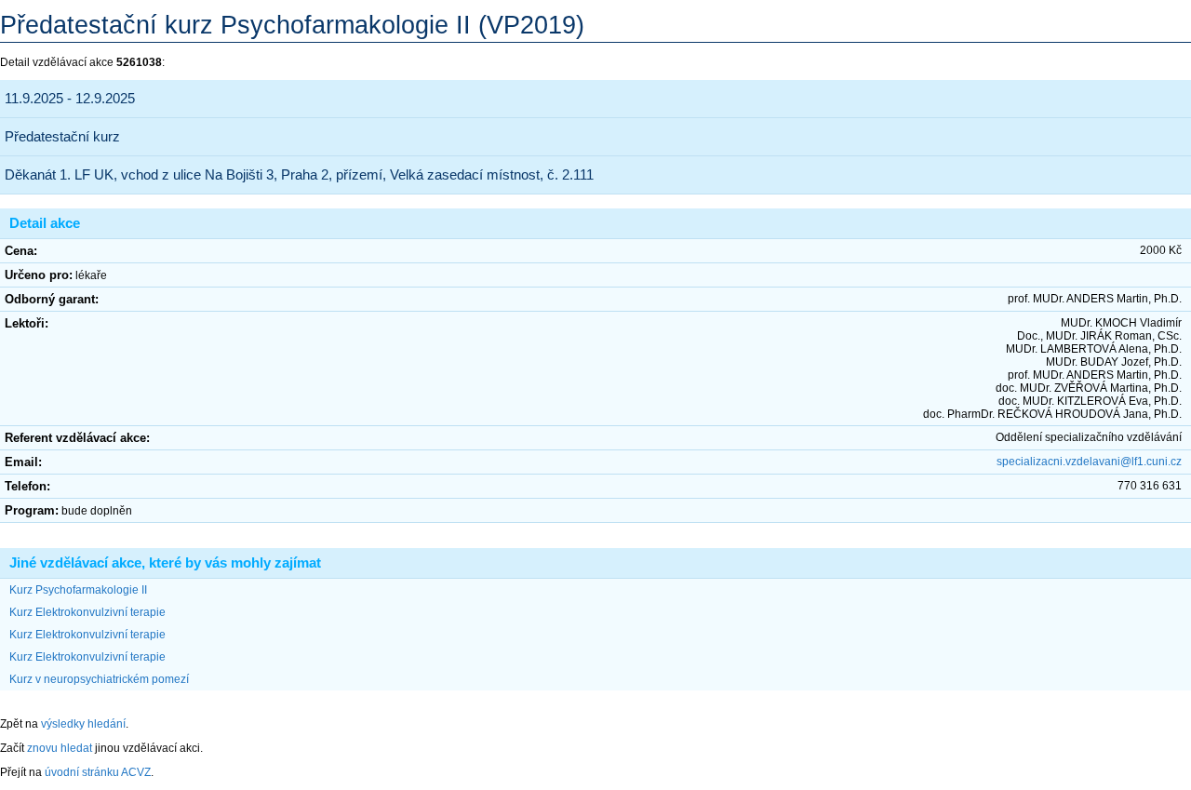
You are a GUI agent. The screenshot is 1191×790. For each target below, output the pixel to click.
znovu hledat (59, 748)
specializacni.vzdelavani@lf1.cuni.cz (1089, 461)
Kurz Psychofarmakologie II (78, 589)
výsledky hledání (83, 723)
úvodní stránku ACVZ (98, 772)
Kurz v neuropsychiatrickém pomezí (99, 679)
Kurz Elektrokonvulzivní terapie (87, 612)
